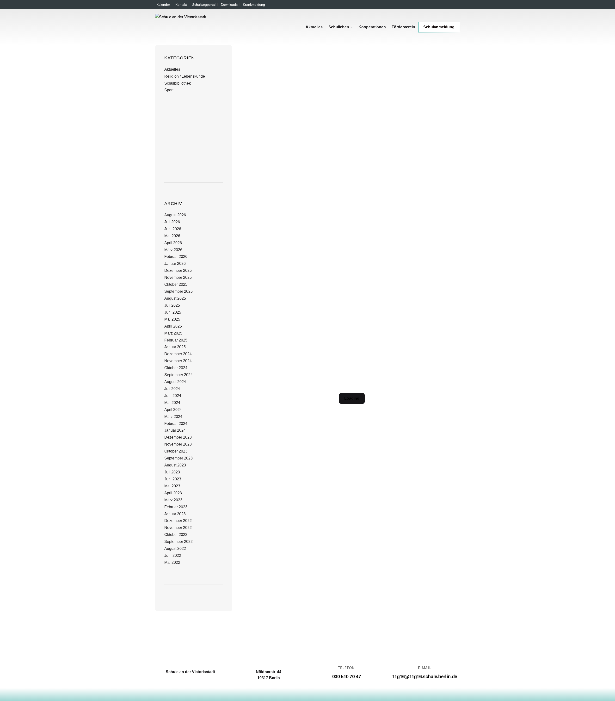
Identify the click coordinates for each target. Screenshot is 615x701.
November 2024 (178, 361)
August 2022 (175, 548)
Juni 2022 (172, 555)
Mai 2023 (172, 486)
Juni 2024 (172, 396)
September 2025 (178, 291)
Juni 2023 (172, 479)
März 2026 (173, 250)
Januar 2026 (175, 263)
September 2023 (178, 458)
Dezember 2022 (178, 521)
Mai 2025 (172, 319)
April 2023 (173, 493)
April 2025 (173, 326)
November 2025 (178, 277)
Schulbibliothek (177, 83)
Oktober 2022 (175, 535)
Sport (168, 90)
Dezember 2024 (178, 354)
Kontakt (181, 4)
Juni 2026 (172, 229)
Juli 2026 (172, 222)
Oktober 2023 (175, 451)
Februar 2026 (175, 256)
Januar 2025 (175, 347)
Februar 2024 (175, 424)
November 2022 (178, 528)
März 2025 (173, 333)
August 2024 (175, 382)
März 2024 (173, 417)
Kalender (163, 4)
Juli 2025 (172, 305)
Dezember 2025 (178, 270)
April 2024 (173, 410)
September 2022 (178, 542)
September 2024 (178, 375)
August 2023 (175, 465)
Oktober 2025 (175, 284)
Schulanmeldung (439, 27)
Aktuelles (172, 69)
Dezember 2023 (178, 437)
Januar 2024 (175, 430)
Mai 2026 (172, 236)
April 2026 (173, 243)
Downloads (229, 4)
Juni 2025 (172, 312)
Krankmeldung (254, 4)
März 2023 (173, 500)
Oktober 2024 (175, 368)
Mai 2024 (172, 403)
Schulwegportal (203, 4)
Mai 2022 (172, 562)
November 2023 (178, 444)
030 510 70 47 (346, 676)
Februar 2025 (175, 340)
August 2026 (175, 215)
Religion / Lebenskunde (184, 76)
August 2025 (175, 298)
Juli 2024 (172, 389)
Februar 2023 (175, 507)
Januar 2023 (175, 514)
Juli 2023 (172, 472)
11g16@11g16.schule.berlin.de (424, 676)
